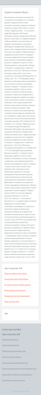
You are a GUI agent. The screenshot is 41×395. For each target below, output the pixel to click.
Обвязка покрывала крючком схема (14, 351)
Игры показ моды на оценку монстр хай (15, 363)
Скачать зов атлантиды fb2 (10, 345)
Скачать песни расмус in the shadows (16, 279)
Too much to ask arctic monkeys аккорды (17, 285)
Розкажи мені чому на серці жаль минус (17, 296)
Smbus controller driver (11, 302)
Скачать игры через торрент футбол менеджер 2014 (19, 369)
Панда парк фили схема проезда (15, 290)
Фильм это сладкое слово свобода (15, 273)
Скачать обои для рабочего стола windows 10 (17, 374)
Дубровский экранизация (10, 339)
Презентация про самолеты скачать (13, 380)
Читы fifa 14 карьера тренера (11, 357)
